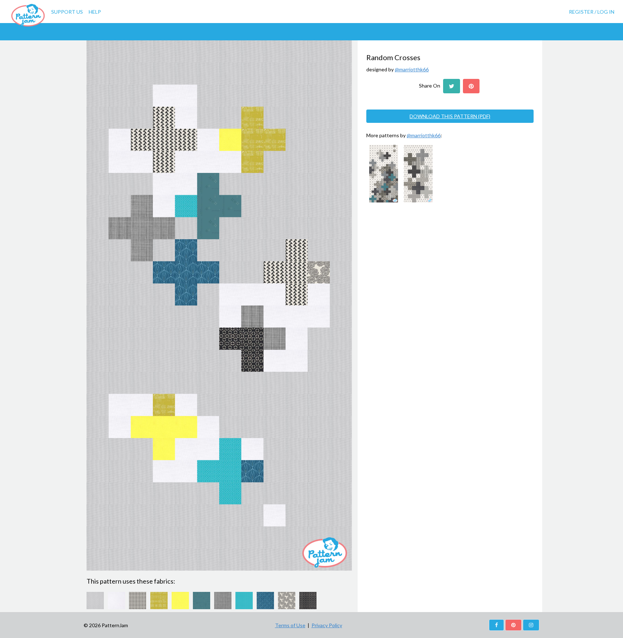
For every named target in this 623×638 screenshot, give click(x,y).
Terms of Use (290, 625)
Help (95, 12)
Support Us (67, 12)
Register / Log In (591, 12)
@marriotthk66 (412, 69)
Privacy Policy (327, 625)
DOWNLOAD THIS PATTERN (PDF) (450, 116)
